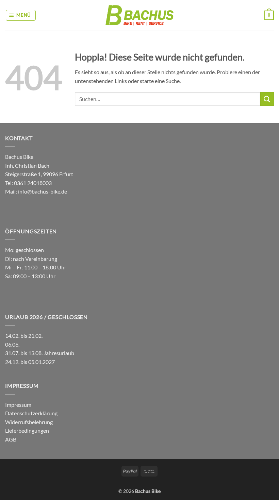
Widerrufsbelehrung (29, 422)
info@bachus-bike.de (42, 191)
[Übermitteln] (267, 98)
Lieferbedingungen (27, 430)
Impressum (18, 404)
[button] (21, 15)
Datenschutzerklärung (31, 413)
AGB (10, 439)
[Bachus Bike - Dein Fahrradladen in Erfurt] (139, 15)
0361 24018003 (32, 183)
